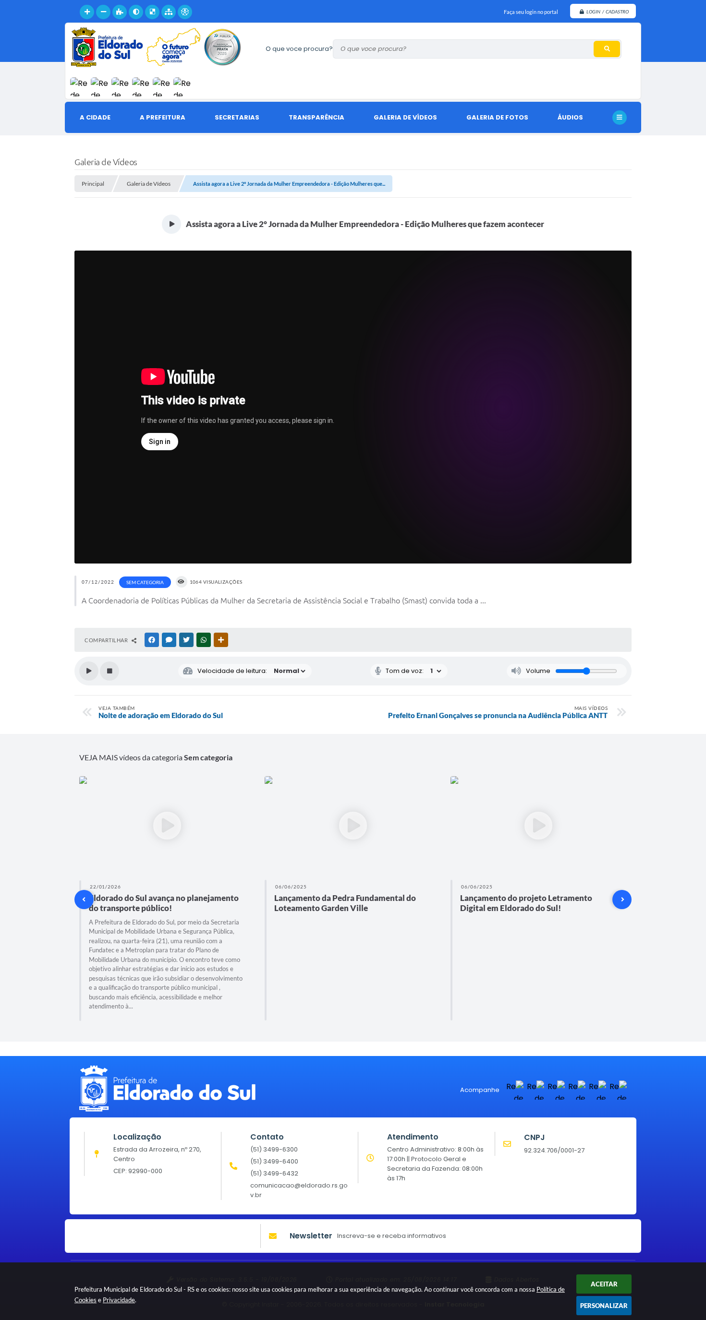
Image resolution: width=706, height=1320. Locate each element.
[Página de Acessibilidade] (185, 12)
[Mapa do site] (168, 12)
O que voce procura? (299, 48)
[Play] (88, 671)
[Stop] (109, 671)
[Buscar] (607, 49)
